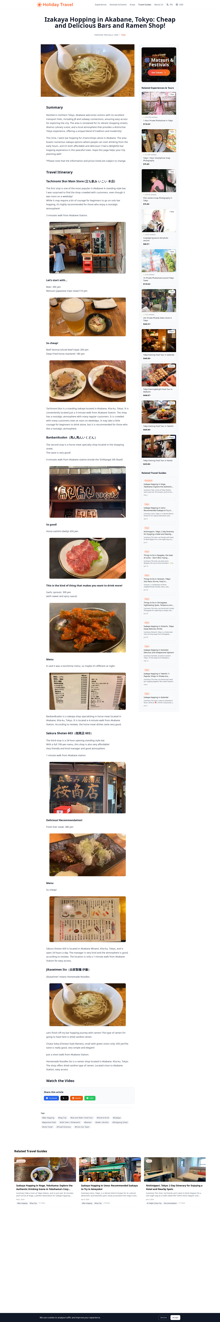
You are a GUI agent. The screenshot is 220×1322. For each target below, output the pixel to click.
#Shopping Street (120, 1122)
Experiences (101, 4)
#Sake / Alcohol (101, 1122)
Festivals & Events (118, 4)
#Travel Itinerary (64, 1127)
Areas (132, 4)
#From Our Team (82, 1127)
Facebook (53, 1098)
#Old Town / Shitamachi (70, 1122)
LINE (91, 1098)
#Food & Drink (103, 1117)
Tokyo (123, 35)
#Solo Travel (47, 1127)
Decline (163, 1317)
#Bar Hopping (48, 1117)
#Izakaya (117, 1117)
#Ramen (87, 1122)
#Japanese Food (49, 1122)
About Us (158, 4)
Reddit (78, 1098)
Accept (175, 1317)
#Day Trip (62, 1117)
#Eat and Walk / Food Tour (82, 1117)
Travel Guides (144, 4)
